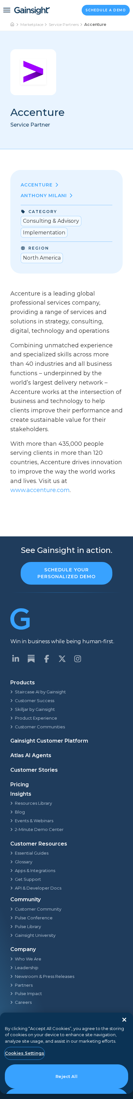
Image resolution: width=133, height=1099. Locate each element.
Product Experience (36, 718)
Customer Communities (40, 726)
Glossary (23, 861)
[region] (66, 1053)
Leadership (26, 967)
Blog (20, 811)
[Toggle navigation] (6, 10)
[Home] (12, 24)
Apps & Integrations (35, 870)
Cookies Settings (24, 1053)
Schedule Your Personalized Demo (66, 573)
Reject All (66, 1076)
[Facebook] (46, 659)
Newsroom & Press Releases (44, 976)
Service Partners (64, 24)
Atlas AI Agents (30, 755)
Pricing (19, 784)
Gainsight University (35, 935)
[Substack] (31, 659)
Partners (24, 985)
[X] (62, 659)
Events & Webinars (34, 820)
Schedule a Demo (106, 10)
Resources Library (33, 803)
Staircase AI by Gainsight (40, 691)
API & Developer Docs (38, 888)
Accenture (37, 185)
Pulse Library (28, 926)
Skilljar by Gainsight (35, 709)
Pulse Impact (28, 993)
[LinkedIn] (15, 659)
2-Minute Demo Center (39, 829)
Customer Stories (34, 770)
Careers (23, 1002)
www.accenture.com (40, 490)
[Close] (124, 1020)
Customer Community (38, 909)
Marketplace (31, 24)
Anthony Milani (44, 195)
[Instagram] (77, 659)
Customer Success (34, 700)
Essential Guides (31, 853)
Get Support (28, 879)
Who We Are (28, 958)
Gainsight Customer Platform (49, 741)
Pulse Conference (34, 917)
